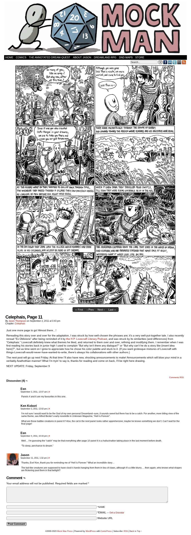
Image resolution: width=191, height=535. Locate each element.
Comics (21, 57)
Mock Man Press (65, 531)
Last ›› (112, 309)
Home (9, 57)
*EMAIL (110, 512)
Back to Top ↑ (135, 531)
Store (139, 57)
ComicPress (106, 531)
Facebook (165, 62)
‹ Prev (90, 309)
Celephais (20, 323)
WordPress (91, 531)
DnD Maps (126, 57)
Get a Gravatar (116, 512)
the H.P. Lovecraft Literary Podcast (86, 338)
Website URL (105, 518)
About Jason (82, 57)
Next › (101, 309)
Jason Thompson (17, 321)
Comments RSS (176, 377)
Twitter (174, 62)
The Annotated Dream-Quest (49, 57)
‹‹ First (79, 309)
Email (179, 62)
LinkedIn (170, 62)
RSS (184, 62)
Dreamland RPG (105, 57)
